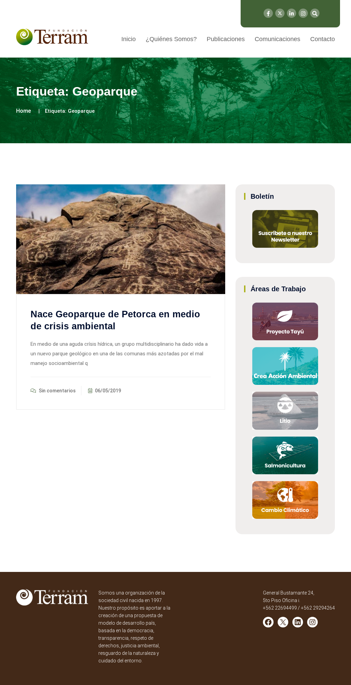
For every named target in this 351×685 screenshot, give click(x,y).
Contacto (322, 39)
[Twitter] (280, 13)
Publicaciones (226, 39)
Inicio (128, 39)
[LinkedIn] (291, 13)
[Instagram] (303, 13)
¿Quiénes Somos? (171, 39)
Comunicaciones (277, 39)
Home (23, 111)
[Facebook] (268, 13)
